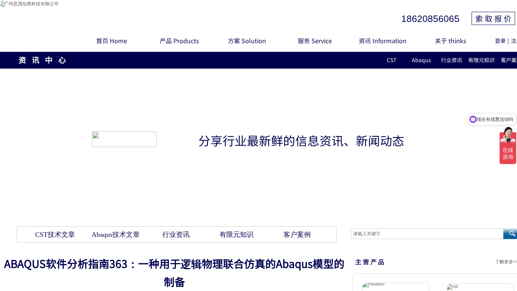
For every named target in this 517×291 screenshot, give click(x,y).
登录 (500, 40)
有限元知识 (481, 60)
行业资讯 (451, 60)
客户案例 (297, 234)
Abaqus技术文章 (116, 234)
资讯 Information (382, 40)
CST (391, 60)
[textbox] (427, 233)
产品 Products (179, 40)
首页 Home (111, 40)
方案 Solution (247, 40)
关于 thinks (450, 40)
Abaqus (421, 60)
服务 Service (315, 40)
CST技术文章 (55, 234)
